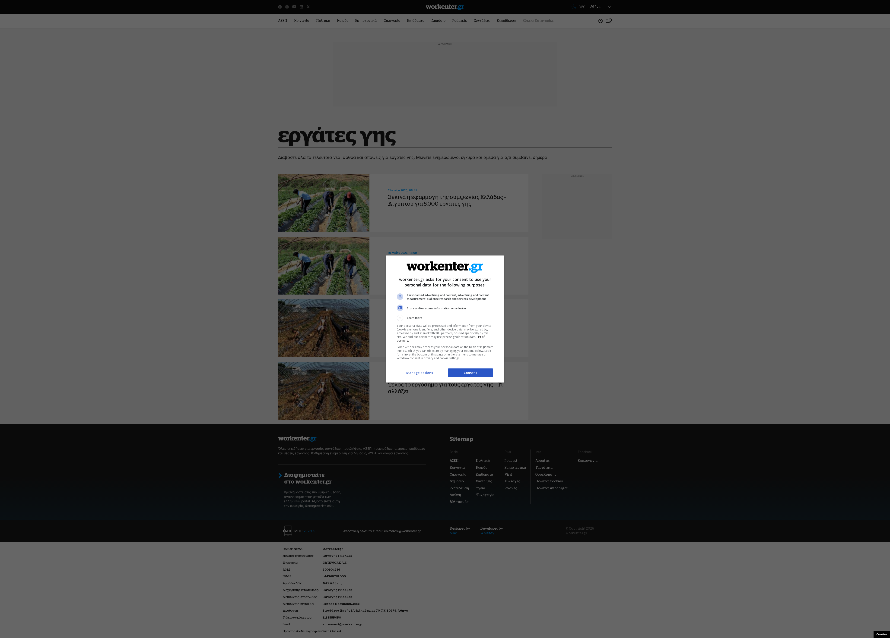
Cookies (881, 634)
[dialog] (445, 319)
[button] (445, 318)
